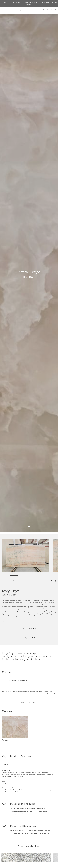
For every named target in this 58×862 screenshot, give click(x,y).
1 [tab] (29, 526)
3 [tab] (22, 575)
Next (29, 581)
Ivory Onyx (13, 581)
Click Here (29, 4)
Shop (4, 581)
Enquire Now (29, 638)
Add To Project (29, 629)
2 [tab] (14, 575)
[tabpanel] (25, 555)
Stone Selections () (49, 10)
